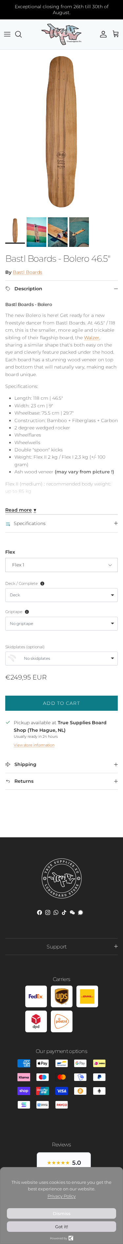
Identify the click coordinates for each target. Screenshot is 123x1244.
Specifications (30, 523)
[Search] (21, 34)
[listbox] (61, 595)
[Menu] (7, 34)
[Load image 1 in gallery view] (61, 132)
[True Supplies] (61, 34)
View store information (34, 745)
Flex (10, 552)
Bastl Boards (27, 272)
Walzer (91, 338)
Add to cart (61, 703)
